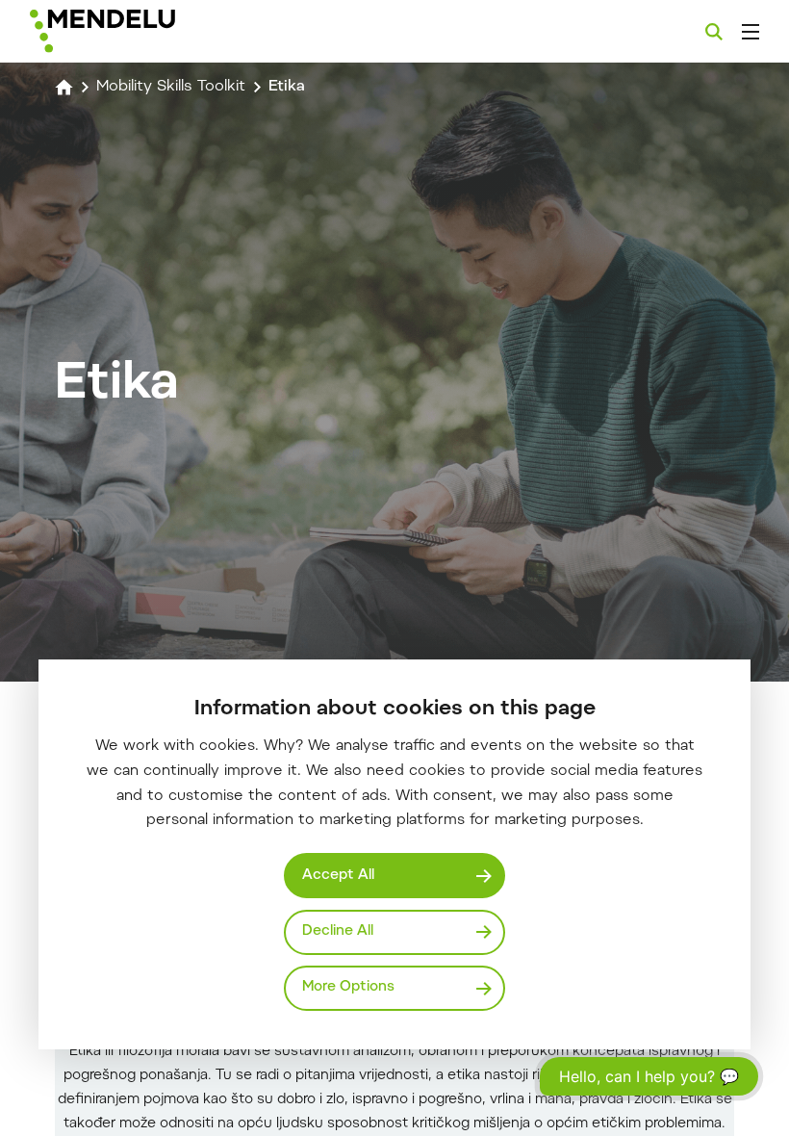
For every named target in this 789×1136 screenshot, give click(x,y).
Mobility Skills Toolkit (170, 86)
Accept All (338, 875)
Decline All (337, 931)
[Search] (714, 31)
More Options (348, 987)
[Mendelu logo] (132, 31)
